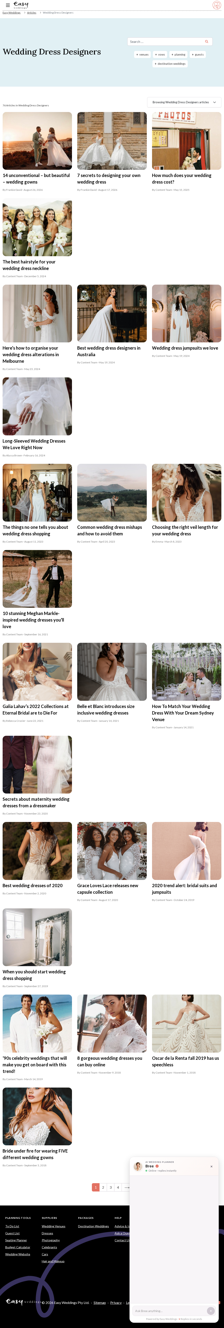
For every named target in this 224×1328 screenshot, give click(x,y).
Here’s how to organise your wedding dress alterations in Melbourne (31, 354)
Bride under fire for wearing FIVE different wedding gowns (35, 1154)
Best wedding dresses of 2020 (33, 885)
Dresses (47, 1233)
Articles (31, 12)
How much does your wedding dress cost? (182, 178)
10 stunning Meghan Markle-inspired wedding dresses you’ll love (33, 620)
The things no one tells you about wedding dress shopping (35, 530)
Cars (45, 1254)
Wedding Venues (53, 1226)
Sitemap (100, 1302)
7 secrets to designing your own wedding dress (108, 178)
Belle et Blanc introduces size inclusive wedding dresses (106, 709)
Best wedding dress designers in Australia (108, 351)
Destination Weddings (93, 1226)
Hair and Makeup (53, 1261)
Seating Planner (16, 1240)
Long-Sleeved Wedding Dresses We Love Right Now (34, 444)
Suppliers (49, 1217)
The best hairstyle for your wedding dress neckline (29, 265)
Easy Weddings (12, 12)
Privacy (116, 1302)
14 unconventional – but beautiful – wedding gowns (36, 178)
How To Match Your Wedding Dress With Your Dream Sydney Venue (183, 713)
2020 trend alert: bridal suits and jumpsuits (184, 889)
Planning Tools (18, 1217)
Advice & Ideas (125, 1226)
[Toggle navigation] (8, 5)
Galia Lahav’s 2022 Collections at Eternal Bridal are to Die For (36, 709)
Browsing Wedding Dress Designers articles (181, 102)
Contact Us (122, 1240)
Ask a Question (125, 1233)
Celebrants (49, 1247)
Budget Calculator (17, 1247)
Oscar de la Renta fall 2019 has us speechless (185, 1061)
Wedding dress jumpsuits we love (185, 347)
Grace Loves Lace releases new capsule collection (107, 889)
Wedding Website (17, 1254)
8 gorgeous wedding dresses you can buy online (109, 1061)
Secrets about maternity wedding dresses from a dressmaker (36, 802)
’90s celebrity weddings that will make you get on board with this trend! (35, 1064)
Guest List (12, 1233)
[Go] (207, 41)
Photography (51, 1240)
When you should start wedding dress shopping (34, 975)
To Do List (12, 1226)
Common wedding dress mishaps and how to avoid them (109, 530)
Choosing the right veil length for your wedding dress (185, 530)
